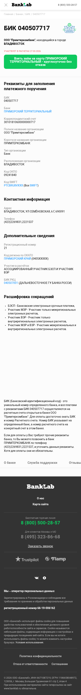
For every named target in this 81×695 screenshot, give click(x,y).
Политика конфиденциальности (40, 656)
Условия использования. (30, 642)
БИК (27, 14)
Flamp (55, 559)
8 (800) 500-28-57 (67, 5)
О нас (40, 498)
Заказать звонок (40, 546)
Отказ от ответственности (30, 664)
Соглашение (60, 664)
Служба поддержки (42, 463)
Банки (19, 14)
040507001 (11, 282)
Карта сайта (41, 504)
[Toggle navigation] (6, 5)
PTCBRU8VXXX (13, 185)
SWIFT (34, 185)
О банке (10, 463)
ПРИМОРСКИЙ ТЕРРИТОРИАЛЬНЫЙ (28, 111)
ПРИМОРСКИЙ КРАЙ (17, 258)
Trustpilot (27, 559)
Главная (8, 14)
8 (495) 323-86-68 (40, 537)
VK (37, 578)
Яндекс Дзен (44, 578)
